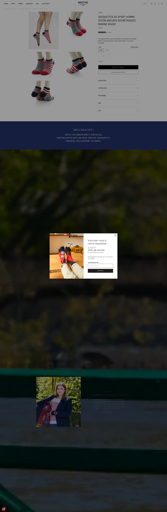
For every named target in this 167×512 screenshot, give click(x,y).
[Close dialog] (115, 235)
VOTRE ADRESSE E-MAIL (93, 262)
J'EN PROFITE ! (100, 270)
